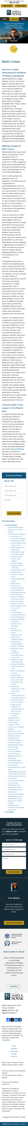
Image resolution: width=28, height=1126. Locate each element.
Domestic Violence (14, 736)
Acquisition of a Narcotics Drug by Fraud (17, 574)
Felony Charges (13, 747)
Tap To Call (7, 6)
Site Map (14, 1054)
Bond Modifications (14, 760)
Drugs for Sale (16, 704)
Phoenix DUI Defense (16, 1075)
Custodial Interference (15, 527)
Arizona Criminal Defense (17, 1071)
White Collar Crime (14, 731)
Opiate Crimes (16, 675)
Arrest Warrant (13, 749)
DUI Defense (9, 812)
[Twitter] (12, 1020)
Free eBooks (14, 898)
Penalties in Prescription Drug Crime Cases (17, 655)
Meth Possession (17, 595)
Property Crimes (13, 725)
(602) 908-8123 (11, 1013)
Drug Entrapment (17, 700)
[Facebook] (8, 1020)
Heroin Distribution (17, 617)
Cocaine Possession (17, 588)
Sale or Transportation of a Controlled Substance (18, 695)
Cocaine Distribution (18, 615)
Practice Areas (8, 521)
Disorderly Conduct (14, 742)
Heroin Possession (17, 590)
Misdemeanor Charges (15, 745)
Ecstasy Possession (17, 646)
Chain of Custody (17, 702)
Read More (14, 986)
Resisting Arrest (13, 805)
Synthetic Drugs (16, 556)
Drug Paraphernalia (17, 541)
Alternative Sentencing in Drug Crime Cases (17, 689)
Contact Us (14, 19)
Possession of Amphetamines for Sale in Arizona (17, 709)
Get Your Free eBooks (14, 923)
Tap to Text (21, 6)
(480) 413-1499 (13, 1010)
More (23, 19)
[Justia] (20, 1020)
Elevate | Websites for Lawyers (14, 1124)
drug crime (15, 129)
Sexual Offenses (13, 738)
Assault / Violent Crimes (16, 734)
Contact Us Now (14, 513)
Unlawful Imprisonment (16, 807)
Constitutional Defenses (16, 794)
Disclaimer (14, 1048)
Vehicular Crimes (13, 720)
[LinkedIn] (16, 1020)
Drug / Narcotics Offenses (17, 534)
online (4, 444)
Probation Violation (14, 740)
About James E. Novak (14, 951)
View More (6, 1040)
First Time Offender (14, 751)
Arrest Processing (14, 754)
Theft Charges (13, 722)
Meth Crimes (15, 583)
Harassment (12, 810)
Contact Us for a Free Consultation (14, 824)
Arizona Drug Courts (18, 570)
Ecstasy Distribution (18, 664)
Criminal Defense (11, 525)
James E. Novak (20, 1117)
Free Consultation (14, 475)
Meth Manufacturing (18, 592)
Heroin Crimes (16, 586)
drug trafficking (17, 449)
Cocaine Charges (16, 563)
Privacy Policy (14, 1051)
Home (5, 19)
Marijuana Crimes (14, 718)
